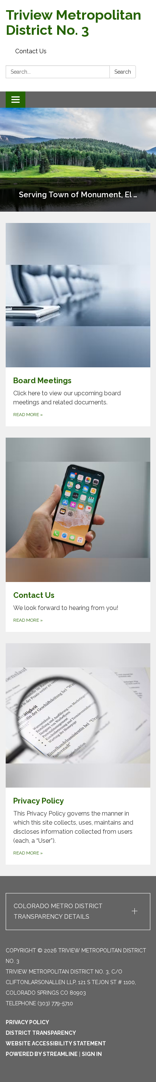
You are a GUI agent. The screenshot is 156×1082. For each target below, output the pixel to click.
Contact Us (31, 51)
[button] (78, 911)
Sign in (92, 1054)
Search (122, 72)
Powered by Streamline (42, 1054)
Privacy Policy (27, 1022)
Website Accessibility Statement (56, 1043)
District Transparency (41, 1033)
